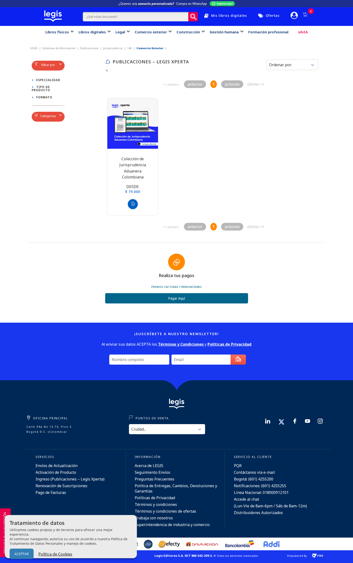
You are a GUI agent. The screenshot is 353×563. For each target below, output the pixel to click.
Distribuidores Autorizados (258, 512)
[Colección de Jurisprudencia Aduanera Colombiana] (132, 123)
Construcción (188, 32)
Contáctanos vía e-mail (254, 472)
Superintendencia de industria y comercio (172, 524)
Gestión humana (224, 32)
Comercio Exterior (149, 48)
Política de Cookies (55, 554)
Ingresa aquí (224, 3)
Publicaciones (89, 48)
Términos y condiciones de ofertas (165, 511)
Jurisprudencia (112, 48)
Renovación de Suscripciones (61, 485)
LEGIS (33, 48)
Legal (120, 32)
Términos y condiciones (156, 504)
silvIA (303, 32)
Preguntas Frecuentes (154, 479)
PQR (238, 465)
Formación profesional (268, 32)
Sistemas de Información (58, 48)
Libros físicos (57, 32)
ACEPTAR (21, 553)
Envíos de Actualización (57, 465)
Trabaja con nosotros (154, 518)
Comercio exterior (151, 32)
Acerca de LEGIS (149, 465)
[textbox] (135, 16)
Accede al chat (246, 499)
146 (129, 48)
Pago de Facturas (51, 492)
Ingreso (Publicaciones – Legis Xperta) (70, 479)
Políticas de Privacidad (155, 497)
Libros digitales (92, 32)
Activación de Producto (56, 472)
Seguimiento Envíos (152, 472)
